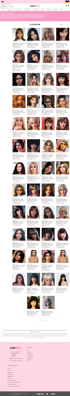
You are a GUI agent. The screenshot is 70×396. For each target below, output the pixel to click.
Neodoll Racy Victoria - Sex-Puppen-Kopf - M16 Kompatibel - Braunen (62, 177)
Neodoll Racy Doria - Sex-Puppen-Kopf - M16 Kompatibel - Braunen (18, 177)
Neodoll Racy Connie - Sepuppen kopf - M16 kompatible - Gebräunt (62, 133)
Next (46, 320)
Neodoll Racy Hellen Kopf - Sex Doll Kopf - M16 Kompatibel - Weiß (62, 44)
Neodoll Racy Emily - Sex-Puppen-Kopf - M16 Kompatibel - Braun (47, 244)
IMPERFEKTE (55, 9)
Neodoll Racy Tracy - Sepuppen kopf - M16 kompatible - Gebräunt (48, 177)
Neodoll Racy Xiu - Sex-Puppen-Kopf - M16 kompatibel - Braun (18, 289)
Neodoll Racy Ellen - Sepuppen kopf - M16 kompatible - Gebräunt (62, 111)
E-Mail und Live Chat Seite (17, 358)
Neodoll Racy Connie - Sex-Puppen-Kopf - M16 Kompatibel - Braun (33, 222)
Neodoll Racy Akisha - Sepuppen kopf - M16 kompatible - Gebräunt (33, 89)
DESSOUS (49, 9)
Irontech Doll (14, 42)
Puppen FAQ (9, 378)
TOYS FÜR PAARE (36, 9)
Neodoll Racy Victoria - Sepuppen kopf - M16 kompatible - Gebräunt (48, 66)
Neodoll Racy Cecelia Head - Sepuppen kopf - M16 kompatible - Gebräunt (47, 267)
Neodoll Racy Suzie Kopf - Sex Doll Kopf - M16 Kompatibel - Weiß (18, 44)
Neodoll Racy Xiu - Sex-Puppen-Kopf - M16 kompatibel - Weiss (33, 111)
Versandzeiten (10, 372)
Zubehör (28, 360)
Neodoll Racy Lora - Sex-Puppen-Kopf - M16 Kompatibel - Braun (33, 244)
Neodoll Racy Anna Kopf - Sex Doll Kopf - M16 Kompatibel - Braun (18, 133)
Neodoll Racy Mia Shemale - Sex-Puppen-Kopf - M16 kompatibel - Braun (33, 290)
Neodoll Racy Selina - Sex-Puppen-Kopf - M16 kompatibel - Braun (18, 89)
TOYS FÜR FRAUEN (27, 9)
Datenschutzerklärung (11, 384)
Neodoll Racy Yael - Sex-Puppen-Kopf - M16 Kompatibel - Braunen (18, 222)
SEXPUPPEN (10, 9)
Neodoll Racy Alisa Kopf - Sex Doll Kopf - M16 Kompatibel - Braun (62, 89)
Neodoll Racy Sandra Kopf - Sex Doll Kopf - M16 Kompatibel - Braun (18, 111)
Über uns (9, 368)
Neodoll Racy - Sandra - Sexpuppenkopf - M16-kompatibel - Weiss (33, 312)
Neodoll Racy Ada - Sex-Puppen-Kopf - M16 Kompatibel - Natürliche (33, 177)
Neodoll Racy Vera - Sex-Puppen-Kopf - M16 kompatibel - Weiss (47, 89)
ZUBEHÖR (43, 9)
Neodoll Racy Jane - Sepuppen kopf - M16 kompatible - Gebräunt (18, 244)
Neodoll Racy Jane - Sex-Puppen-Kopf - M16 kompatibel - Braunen (62, 200)
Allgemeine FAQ (10, 376)
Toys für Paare (30, 358)
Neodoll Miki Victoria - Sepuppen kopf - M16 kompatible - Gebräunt (33, 44)
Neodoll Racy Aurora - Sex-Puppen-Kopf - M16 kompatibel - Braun (48, 289)
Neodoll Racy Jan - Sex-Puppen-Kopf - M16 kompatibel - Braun (33, 66)
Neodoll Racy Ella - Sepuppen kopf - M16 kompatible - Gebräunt (33, 133)
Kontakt (8, 370)
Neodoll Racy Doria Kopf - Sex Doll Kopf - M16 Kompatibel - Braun (62, 66)
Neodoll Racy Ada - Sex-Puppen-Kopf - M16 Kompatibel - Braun (48, 222)
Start (28, 350)
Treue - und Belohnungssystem (13, 386)
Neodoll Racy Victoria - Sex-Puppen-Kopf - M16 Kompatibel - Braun (62, 222)
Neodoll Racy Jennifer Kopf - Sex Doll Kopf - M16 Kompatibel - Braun (48, 111)
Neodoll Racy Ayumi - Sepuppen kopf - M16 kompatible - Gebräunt (18, 200)
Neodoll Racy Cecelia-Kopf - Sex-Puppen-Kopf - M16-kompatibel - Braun (18, 67)
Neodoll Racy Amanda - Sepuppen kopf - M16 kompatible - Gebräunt (48, 155)
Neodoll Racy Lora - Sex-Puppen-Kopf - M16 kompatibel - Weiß (33, 266)
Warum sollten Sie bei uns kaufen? (14, 382)
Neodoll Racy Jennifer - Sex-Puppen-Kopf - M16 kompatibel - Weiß (62, 244)
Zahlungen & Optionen (11, 380)
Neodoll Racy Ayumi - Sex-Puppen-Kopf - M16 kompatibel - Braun (47, 312)
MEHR (61, 9)
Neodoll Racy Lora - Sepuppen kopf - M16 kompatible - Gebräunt (48, 133)
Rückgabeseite (10, 374)
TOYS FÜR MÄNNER (17, 9)
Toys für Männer (30, 356)
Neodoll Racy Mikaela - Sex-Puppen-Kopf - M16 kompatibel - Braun (48, 44)
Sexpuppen (29, 352)
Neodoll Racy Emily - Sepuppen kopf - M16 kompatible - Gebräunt (33, 155)
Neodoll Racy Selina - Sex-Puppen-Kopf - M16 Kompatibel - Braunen (47, 200)
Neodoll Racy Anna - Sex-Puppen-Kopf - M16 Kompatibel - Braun (33, 200)
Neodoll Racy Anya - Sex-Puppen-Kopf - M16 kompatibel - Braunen (18, 155)
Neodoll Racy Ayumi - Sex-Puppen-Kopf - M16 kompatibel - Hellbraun (62, 266)
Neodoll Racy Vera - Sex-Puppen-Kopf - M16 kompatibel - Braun (62, 289)
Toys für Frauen (30, 354)
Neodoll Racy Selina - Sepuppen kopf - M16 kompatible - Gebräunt (62, 155)
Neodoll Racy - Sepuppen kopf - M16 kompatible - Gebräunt (18, 266)
